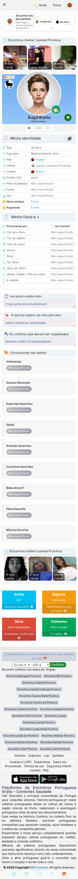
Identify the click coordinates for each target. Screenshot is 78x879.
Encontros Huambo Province (56, 709)
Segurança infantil (59, 766)
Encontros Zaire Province (55, 748)
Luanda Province (58, 166)
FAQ (46, 770)
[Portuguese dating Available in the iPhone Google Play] (53, 776)
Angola (39, 159)
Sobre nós (60, 762)
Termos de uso (34, 766)
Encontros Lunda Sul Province (21, 735)
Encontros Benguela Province (24, 676)
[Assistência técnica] (64, 874)
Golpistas (34, 755)
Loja (46, 755)
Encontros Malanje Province (58, 735)
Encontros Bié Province (57, 676)
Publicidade (42, 762)
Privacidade (13, 766)
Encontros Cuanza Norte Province (39, 695)
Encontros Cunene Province (21, 709)
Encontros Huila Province (27, 715)
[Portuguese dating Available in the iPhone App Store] (26, 776)
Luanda (40, 165)
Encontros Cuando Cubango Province (39, 689)
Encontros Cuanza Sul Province (39, 702)
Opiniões (58, 755)
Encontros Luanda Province (39, 722)
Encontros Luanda (55, 715)
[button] (4, 4)
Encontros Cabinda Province (39, 682)
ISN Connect (39, 867)
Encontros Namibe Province (57, 742)
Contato (35, 770)
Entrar (57, 5)
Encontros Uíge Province (22, 748)
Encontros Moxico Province (21, 742)
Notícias (20, 755)
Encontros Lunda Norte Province (39, 729)
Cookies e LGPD (20, 762)
